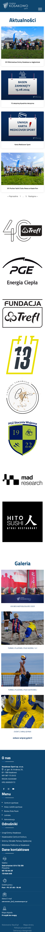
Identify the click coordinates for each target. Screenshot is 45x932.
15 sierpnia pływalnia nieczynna (22, 103)
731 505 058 (7, 873)
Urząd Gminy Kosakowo (11, 832)
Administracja (9, 819)
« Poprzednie (12, 196)
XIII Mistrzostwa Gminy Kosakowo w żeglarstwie (22, 62)
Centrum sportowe (11, 802)
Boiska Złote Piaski (11, 811)
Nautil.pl (15, 924)
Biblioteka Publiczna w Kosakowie (15, 845)
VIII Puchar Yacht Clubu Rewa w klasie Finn (22, 188)
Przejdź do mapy (9, 915)
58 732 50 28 (7, 871)
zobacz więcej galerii (22, 738)
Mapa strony (28, 924)
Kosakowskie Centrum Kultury (14, 836)
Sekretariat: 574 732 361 (13, 865)
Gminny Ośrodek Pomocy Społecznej (16, 840)
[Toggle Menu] (40, 9)
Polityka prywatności (22, 927)
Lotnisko (7, 815)
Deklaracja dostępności (22, 930)
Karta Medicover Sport (22, 144)
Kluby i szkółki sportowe (13, 806)
